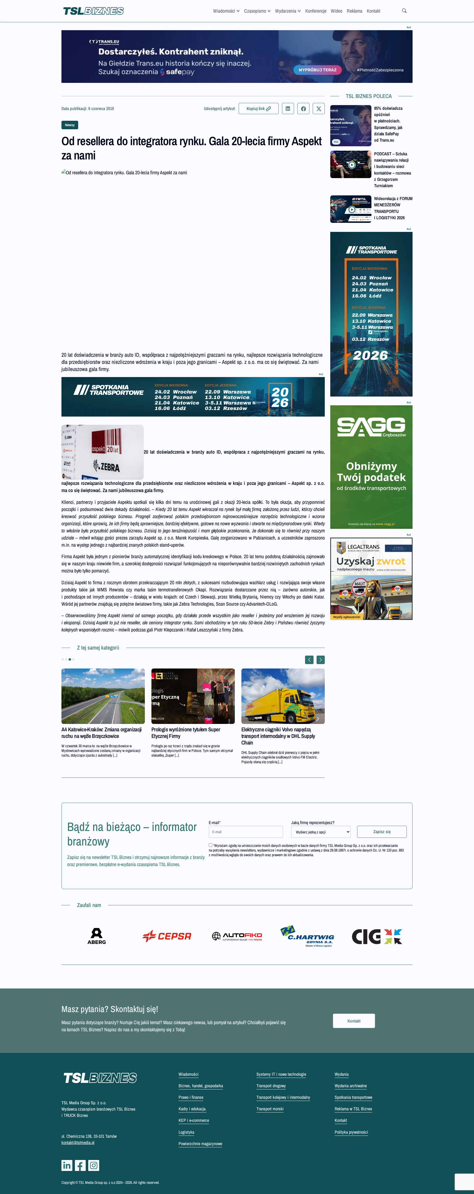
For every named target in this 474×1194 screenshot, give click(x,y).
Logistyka (186, 1132)
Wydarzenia (285, 10)
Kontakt (373, 10)
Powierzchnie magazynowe (200, 1143)
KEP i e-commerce (194, 1120)
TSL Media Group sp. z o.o (97, 1182)
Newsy (70, 124)
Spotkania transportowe (353, 1097)
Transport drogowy (271, 1086)
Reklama (354, 10)
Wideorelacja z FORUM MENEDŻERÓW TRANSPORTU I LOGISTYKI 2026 (393, 208)
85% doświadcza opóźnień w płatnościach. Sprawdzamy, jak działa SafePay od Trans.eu (388, 124)
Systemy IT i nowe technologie (281, 1074)
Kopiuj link (256, 108)
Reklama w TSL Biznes (353, 1109)
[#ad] (237, 56)
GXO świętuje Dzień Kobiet (268, 729)
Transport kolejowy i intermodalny (283, 1097)
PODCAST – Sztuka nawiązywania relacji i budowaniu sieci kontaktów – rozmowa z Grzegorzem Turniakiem (392, 170)
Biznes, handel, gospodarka (201, 1086)
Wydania (342, 1074)
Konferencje (315, 10)
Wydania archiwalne (351, 1086)
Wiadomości (224, 10)
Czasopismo (255, 10)
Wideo (336, 10)
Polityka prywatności (351, 1132)
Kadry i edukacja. (193, 1109)
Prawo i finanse (191, 1097)
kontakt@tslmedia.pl (77, 1142)
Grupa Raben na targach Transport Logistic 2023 (95, 733)
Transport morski (270, 1109)
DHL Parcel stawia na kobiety (180, 729)
